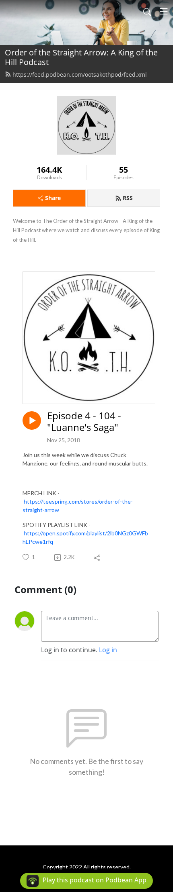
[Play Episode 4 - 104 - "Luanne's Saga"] (32, 420)
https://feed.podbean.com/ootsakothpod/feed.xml (79, 74)
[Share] (97, 557)
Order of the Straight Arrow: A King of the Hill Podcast (81, 57)
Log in (108, 649)
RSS (128, 198)
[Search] (147, 11)
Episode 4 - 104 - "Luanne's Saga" (84, 421)
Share (53, 198)
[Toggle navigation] (163, 11)
